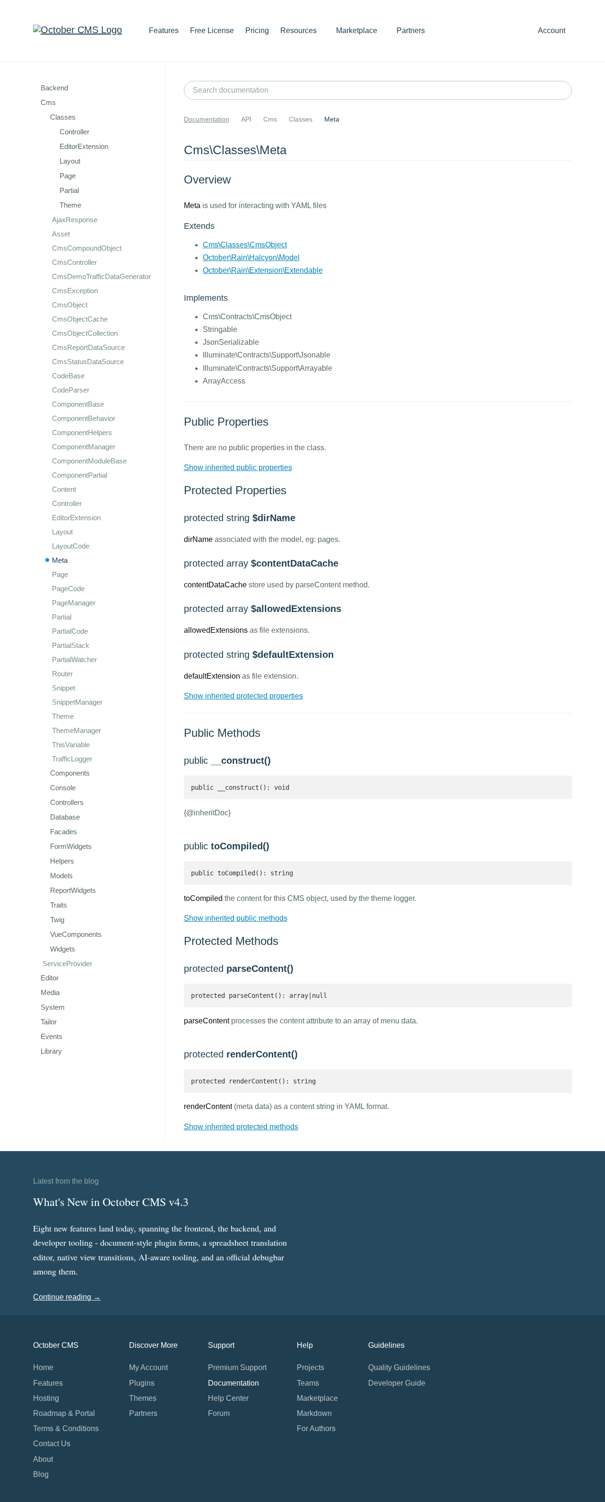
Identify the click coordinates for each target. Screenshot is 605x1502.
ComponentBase (78, 404)
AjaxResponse (74, 220)
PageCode (68, 589)
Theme (63, 716)
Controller (67, 503)
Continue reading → (67, 1297)
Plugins (142, 1383)
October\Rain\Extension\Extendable (263, 270)
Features (164, 30)
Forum (219, 1413)
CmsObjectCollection (85, 333)
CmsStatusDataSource (88, 362)
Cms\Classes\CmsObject (245, 245)
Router (62, 674)
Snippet (63, 688)
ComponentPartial (79, 475)
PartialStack (70, 645)
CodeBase (68, 376)
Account (552, 30)
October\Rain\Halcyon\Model (251, 257)
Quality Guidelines (399, 1367)
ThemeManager (76, 730)
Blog (41, 1474)
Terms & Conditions (66, 1428)
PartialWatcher (74, 659)
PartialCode (70, 631)
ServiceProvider (67, 964)
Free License (212, 30)
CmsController (74, 262)
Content (64, 489)
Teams (308, 1383)
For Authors (316, 1428)
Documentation (206, 119)
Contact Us (51, 1444)
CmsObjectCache (80, 319)
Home (43, 1367)
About (43, 1459)
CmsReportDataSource (88, 347)
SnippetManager (77, 702)
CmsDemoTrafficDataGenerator (101, 276)
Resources (299, 30)
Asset (61, 234)
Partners (411, 30)
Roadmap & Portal (64, 1413)
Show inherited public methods (235, 918)
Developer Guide (396, 1383)
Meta (60, 560)
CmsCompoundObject (86, 248)
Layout (62, 532)
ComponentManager (83, 447)
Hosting (46, 1398)
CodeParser (70, 390)
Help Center (228, 1398)
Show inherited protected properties (243, 696)
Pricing (257, 30)
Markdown (314, 1413)
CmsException (75, 291)
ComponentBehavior (83, 418)
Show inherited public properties (238, 467)
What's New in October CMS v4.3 (111, 1201)
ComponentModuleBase (89, 461)
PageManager (73, 603)
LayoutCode (70, 546)
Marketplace (357, 30)
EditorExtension (76, 518)
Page (60, 574)
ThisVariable (71, 745)
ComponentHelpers (82, 432)
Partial (61, 617)
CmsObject (69, 305)
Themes (142, 1398)
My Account (148, 1367)
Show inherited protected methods (241, 1127)
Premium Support (237, 1367)
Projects (310, 1367)
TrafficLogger (72, 759)
